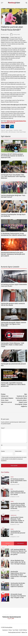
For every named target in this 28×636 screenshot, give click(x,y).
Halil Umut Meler (4, 132)
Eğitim (12, 489)
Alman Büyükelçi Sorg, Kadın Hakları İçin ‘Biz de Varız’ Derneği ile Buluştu (18, 562)
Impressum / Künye (7, 630)
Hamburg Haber (16, 34)
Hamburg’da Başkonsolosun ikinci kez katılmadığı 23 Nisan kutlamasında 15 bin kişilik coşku (19, 575)
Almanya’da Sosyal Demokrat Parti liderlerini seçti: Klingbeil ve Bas (18, 595)
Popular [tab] (8, 543)
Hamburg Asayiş (13, 515)
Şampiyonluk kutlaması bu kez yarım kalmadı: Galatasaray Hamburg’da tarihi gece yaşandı (13, 254)
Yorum (3, 428)
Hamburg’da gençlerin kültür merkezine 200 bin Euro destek (18, 492)
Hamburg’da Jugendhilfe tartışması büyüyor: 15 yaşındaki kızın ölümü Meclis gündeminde (13, 384)
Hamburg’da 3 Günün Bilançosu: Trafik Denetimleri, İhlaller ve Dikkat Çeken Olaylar (12, 344)
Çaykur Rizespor (9, 130)
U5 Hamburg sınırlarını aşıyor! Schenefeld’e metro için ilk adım (19, 480)
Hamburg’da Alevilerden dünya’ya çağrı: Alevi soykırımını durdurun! (18, 584)
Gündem (12, 501)
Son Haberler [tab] (20, 543)
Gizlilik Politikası (23, 630)
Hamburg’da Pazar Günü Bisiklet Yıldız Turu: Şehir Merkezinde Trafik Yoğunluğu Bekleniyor (13, 176)
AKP (4, 130)
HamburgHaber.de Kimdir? (14, 632)
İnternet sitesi (18, 451)
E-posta (3, 451)
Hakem (20, 130)
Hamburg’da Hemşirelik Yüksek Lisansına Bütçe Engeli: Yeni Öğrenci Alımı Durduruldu (13, 324)
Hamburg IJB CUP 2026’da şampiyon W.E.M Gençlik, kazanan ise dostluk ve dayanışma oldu (12, 155)
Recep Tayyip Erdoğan (21, 132)
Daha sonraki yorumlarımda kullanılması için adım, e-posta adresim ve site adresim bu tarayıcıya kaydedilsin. (14, 459)
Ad (1, 445)
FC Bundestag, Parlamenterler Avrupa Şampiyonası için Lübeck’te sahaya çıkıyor (13, 234)
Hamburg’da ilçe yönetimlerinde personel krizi (18, 532)
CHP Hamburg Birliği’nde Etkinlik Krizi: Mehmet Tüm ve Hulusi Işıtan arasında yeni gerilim (19, 552)
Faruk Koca (15, 130)
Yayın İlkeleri (15, 630)
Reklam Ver (24, 632)
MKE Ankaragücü (12, 132)
